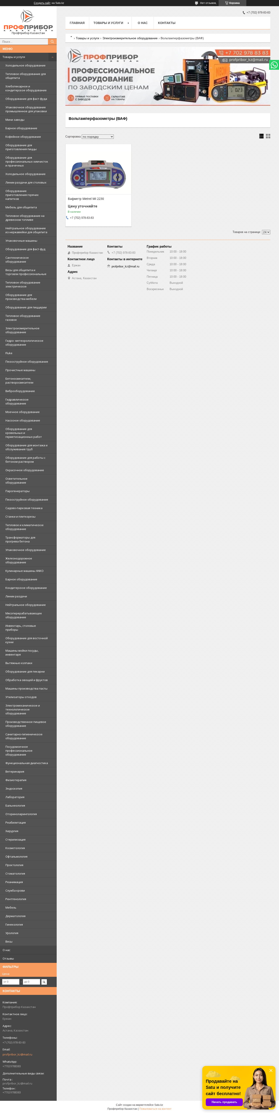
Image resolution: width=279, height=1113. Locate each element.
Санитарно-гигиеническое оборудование (24, 736)
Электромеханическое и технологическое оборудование (22, 709)
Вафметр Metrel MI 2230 (86, 199)
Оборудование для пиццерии (26, 307)
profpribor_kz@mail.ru (17, 1054)
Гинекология (14, 924)
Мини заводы (14, 120)
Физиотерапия (15, 780)
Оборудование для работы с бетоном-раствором (25, 460)
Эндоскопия (13, 788)
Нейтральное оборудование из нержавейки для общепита (26, 230)
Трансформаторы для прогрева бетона (20, 539)
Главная (77, 23)
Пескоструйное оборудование (26, 362)
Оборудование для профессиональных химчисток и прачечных (26, 161)
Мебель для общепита (21, 207)
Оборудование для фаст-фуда (26, 99)
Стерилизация (15, 839)
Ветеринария (14, 771)
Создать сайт (42, 3)
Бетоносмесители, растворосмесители (19, 380)
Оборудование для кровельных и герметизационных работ (23, 433)
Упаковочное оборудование (25, 550)
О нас (6, 950)
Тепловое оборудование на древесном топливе (24, 218)
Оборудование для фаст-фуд (25, 249)
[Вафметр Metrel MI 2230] (98, 172)
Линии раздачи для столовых (25, 182)
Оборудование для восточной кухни (26, 640)
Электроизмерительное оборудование (22, 330)
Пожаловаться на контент (155, 1108)
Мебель (10, 907)
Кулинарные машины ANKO (24, 571)
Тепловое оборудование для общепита (25, 76)
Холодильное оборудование (25, 65)
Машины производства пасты (26, 688)
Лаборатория (14, 797)
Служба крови (15, 890)
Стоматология (15, 873)
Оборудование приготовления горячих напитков (22, 195)
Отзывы (8, 958)
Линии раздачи (16, 596)
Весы (8, 941)
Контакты (166, 23)
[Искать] (52, 41)
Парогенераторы (17, 491)
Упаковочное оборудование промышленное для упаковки (26, 109)
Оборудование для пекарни (25, 671)
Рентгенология (15, 899)
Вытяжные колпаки (18, 663)
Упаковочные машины (21, 241)
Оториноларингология (21, 814)
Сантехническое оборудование (17, 259)
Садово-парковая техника (24, 508)
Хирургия (11, 831)
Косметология (15, 848)
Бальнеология (15, 805)
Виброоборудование (20, 391)
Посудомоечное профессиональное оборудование (18, 750)
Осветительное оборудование (16, 480)
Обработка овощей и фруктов (26, 680)
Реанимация (14, 882)
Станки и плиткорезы (20, 516)
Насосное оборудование (22, 420)
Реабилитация (15, 822)
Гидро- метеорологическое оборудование (24, 343)
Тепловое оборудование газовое (22, 318)
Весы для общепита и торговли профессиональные (25, 272)
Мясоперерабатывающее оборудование (23, 615)
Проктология (14, 865)
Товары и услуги (14, 57)
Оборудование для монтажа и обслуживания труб (26, 447)
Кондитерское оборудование (26, 588)
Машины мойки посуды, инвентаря (22, 652)
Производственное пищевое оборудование (25, 724)
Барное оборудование (21, 128)
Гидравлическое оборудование (17, 401)
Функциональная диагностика (26, 763)
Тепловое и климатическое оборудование (24, 527)
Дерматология (15, 916)
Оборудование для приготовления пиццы (21, 147)
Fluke (8, 353)
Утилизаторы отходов (21, 697)
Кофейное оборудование (23, 137)
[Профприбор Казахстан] (28, 20)
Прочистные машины (20, 370)
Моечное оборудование (22, 412)
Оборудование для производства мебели (21, 297)
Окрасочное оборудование (24, 470)
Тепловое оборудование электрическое (22, 284)
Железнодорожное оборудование (18, 560)
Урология (11, 933)
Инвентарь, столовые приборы (20, 628)
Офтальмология (16, 856)
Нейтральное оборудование (25, 605)
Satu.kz (158, 1104)
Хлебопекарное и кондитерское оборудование (26, 88)
